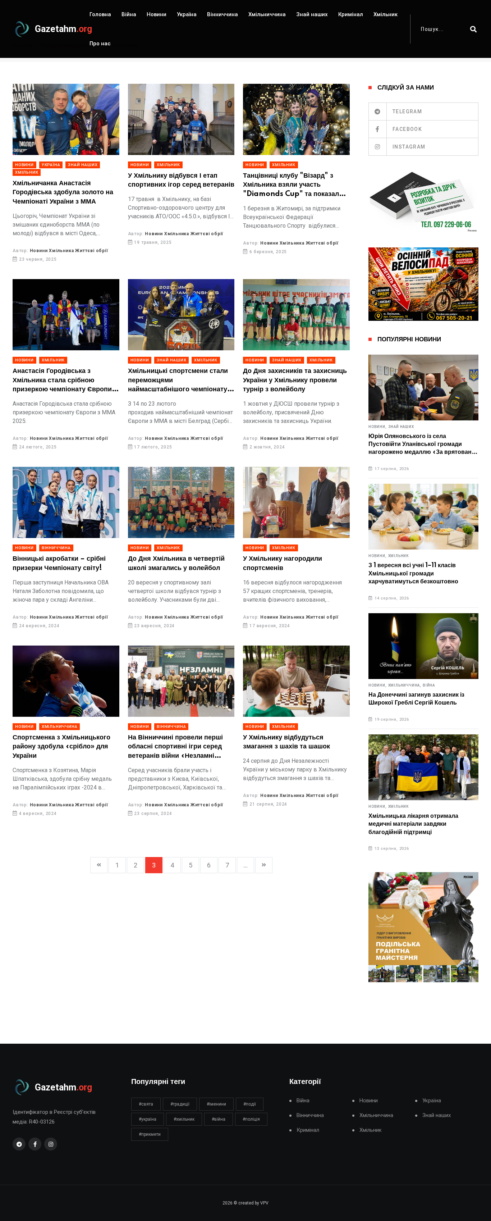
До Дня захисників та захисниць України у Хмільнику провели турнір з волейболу (295, 380)
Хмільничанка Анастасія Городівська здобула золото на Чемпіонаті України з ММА (63, 192)
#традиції (179, 1104)
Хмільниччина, (404, 685)
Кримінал (350, 14)
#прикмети (150, 1134)
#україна (147, 1119)
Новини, (377, 427)
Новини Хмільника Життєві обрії (69, 250)
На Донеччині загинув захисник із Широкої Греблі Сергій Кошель (416, 699)
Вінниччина (222, 14)
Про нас (100, 43)
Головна (100, 14)
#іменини (216, 1104)
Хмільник (385, 14)
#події (249, 1104)
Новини (156, 14)
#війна (218, 1119)
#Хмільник (184, 1119)
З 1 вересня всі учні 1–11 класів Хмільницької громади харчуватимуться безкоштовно (413, 573)
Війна (128, 14)
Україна (187, 14)
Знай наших (312, 14)
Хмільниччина (267, 14)
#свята (146, 1104)
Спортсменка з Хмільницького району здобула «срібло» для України (61, 747)
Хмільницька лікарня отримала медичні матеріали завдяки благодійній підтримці (413, 824)
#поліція (251, 1119)
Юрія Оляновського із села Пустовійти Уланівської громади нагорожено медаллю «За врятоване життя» (421, 444)
